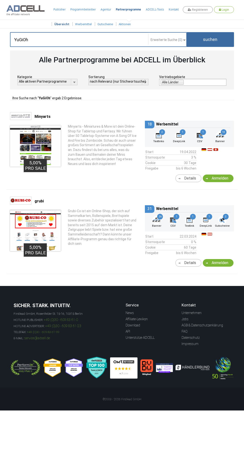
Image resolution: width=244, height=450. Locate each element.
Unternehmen (192, 313)
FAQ (185, 331)
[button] (210, 39)
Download (133, 325)
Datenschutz (191, 338)
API (128, 331)
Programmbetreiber (83, 9)
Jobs (185, 319)
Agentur (106, 9)
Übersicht (61, 24)
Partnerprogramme (128, 9)
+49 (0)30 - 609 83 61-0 (61, 320)
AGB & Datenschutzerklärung (202, 325)
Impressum (190, 344)
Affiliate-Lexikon (137, 319)
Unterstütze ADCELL (140, 338)
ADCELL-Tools (155, 9)
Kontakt (174, 9)
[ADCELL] (123, 368)
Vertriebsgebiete (172, 77)
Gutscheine (105, 24)
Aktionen (125, 24)
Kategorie (24, 77)
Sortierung (96, 77)
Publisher (59, 9)
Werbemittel (83, 24)
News (130, 313)
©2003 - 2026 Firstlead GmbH (122, 399)
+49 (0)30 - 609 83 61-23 (63, 326)
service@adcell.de (37, 338)
